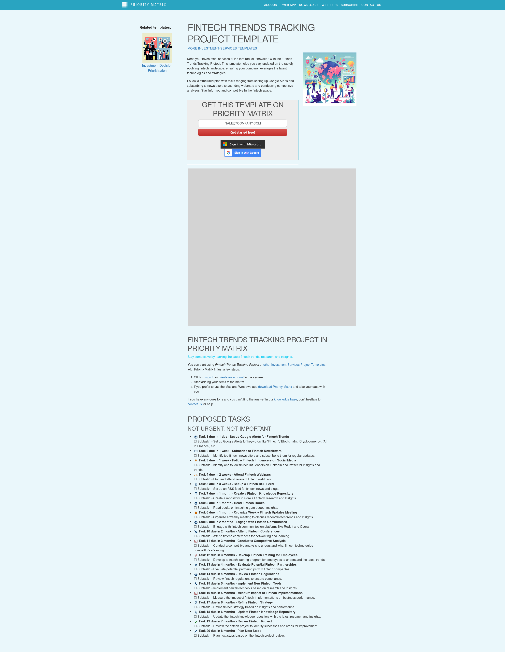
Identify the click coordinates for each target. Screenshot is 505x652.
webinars (330, 5)
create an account (231, 377)
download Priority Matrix (275, 386)
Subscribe (349, 5)
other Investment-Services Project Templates (294, 364)
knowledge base (285, 399)
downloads (309, 5)
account (271, 5)
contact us (371, 5)
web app (289, 5)
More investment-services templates (222, 48)
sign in (209, 377)
